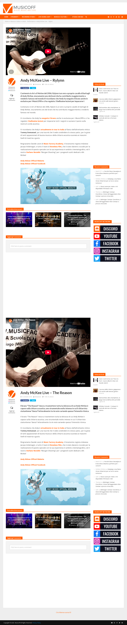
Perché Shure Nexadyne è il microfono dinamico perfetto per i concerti (108, 173)
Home (6, 17)
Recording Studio (28, 17)
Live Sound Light (44, 17)
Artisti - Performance (28, 21)
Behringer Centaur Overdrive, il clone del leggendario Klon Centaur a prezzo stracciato (108, 194)
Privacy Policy (36, 623)
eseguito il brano (49, 118)
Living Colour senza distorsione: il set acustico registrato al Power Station (19, 218)
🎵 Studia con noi (76, 17)
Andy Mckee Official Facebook (32, 163)
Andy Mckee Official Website (32, 161)
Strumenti (14, 17)
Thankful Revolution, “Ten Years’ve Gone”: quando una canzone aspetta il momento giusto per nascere (77, 218)
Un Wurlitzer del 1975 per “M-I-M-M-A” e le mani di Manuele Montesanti (49, 218)
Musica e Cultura (60, 17)
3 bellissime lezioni (35, 121)
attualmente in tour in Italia (52, 428)
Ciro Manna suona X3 (63, 612)
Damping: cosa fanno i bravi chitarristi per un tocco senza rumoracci (108, 181)
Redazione (12, 87)
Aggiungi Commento (11, 99)
